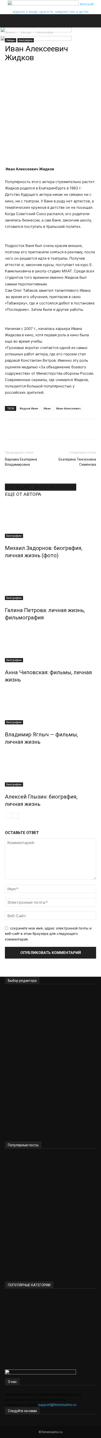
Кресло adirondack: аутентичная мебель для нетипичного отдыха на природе (49, 1113)
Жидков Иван (28, 408)
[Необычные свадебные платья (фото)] (50, 1238)
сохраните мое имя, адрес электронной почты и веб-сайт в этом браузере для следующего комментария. (48, 933)
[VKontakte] (18, 1423)
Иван (47, 408)
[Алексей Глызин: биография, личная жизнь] (50, 768)
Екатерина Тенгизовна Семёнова (77, 462)
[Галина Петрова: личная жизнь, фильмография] (50, 581)
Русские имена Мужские (35, 1178)
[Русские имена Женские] (50, 1201)
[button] (8, 20)
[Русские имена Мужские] (50, 1163)
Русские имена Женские (35, 1216)
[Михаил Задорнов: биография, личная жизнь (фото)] (50, 519)
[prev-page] (8, 816)
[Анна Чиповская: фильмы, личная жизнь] (50, 644)
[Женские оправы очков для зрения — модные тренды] (50, 999)
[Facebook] (7, 1423)
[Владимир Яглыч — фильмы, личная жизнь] (50, 706)
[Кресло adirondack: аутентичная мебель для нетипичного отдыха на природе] (50, 1092)
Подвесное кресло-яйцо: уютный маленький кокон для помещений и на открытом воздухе (49, 1064)
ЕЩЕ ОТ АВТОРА (23, 494)
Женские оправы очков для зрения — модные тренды (48, 1017)
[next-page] (16, 816)
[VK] (48, 77)
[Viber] (59, 77)
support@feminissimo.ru (57, 1405)
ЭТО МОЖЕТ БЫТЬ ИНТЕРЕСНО (40, 487)
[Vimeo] (14, 1423)
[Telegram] (36, 77)
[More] (70, 77)
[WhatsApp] (25, 77)
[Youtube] (21, 1423)
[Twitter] (10, 1423)
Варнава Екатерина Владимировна (21, 462)
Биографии (14, 535)
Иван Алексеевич (68, 408)
